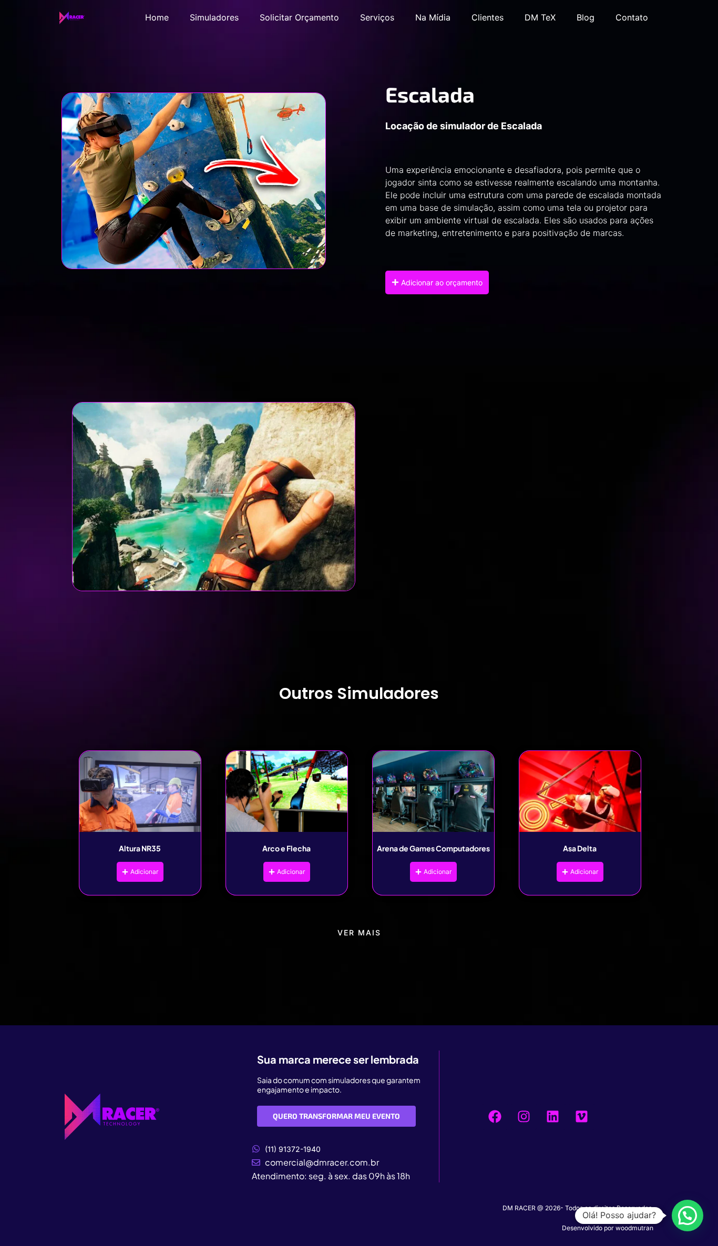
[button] (687, 1215)
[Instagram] (524, 1117)
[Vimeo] (582, 1117)
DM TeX (540, 17)
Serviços (377, 17)
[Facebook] (495, 1117)
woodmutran (634, 1228)
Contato (632, 17)
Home (157, 17)
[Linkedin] (553, 1117)
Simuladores (214, 17)
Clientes (487, 17)
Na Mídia (432, 17)
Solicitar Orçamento (299, 17)
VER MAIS (359, 932)
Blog (585, 17)
